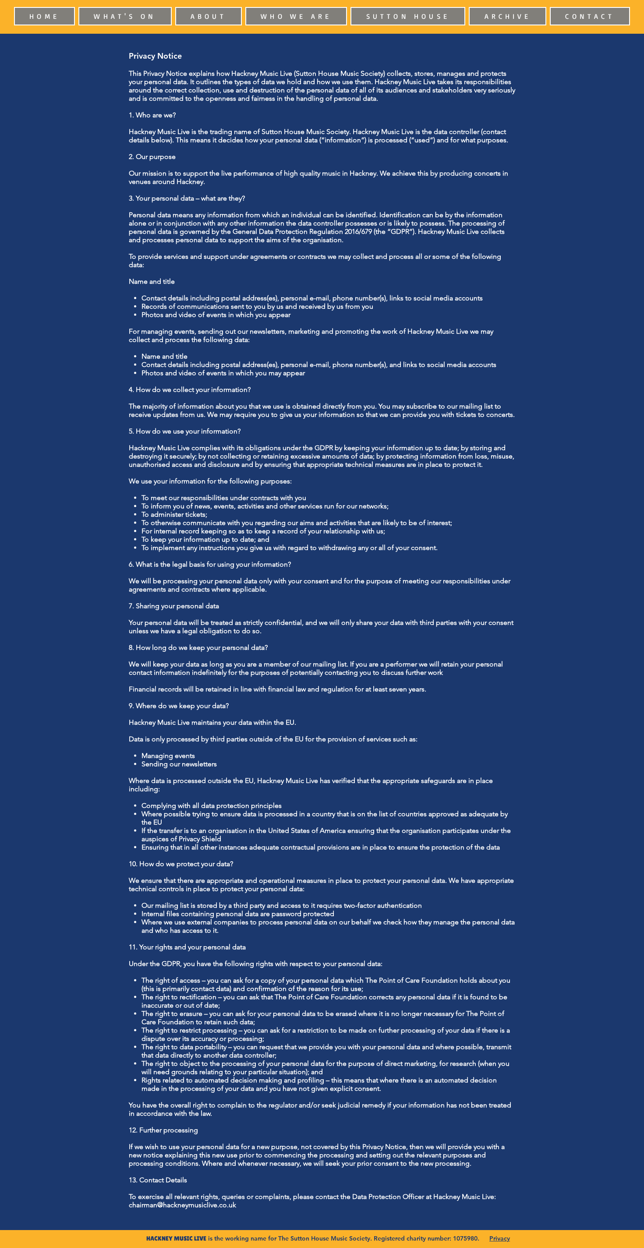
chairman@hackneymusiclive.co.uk (182, 1205)
